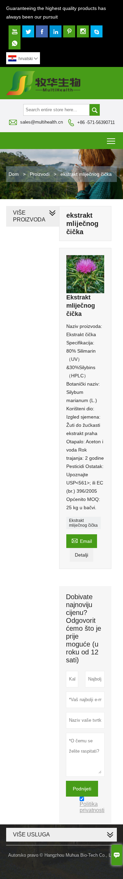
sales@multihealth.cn (41, 122)
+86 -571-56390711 (96, 122)
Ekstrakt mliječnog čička (83, 523)
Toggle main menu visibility (111, 141)
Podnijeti (82, 788)
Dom (14, 174)
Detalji (81, 555)
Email (81, 540)
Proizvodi (40, 174)
